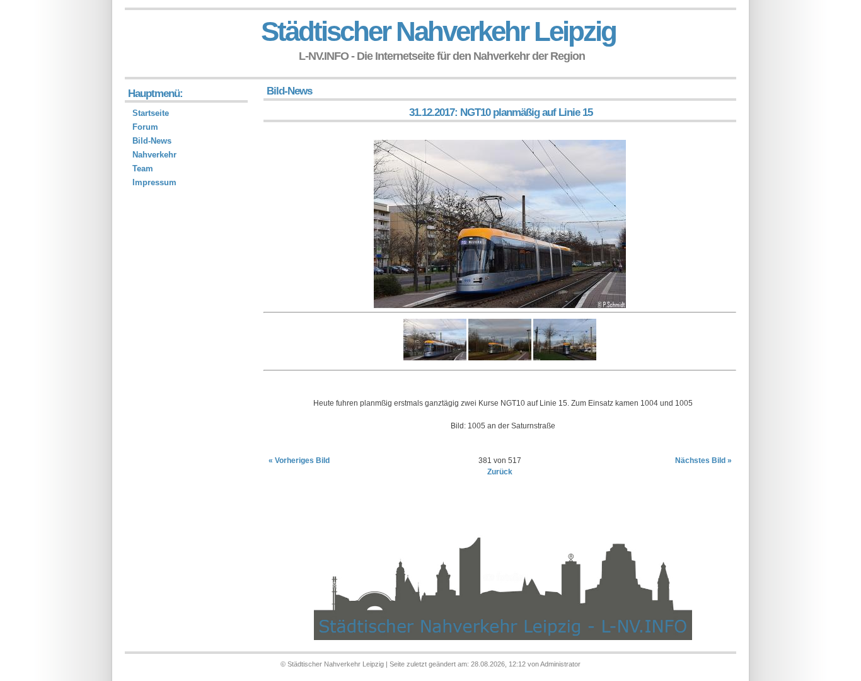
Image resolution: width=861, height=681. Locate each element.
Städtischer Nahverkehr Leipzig (438, 31)
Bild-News (151, 141)
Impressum (154, 182)
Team (142, 168)
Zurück (499, 471)
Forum (145, 127)
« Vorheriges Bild (299, 460)
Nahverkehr (154, 154)
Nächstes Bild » (703, 460)
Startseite (150, 113)
